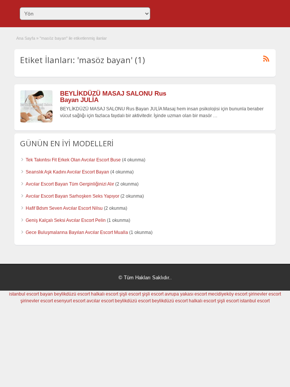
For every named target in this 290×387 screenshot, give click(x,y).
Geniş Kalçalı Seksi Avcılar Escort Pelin (66, 220)
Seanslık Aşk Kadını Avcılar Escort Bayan (67, 172)
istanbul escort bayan (31, 294)
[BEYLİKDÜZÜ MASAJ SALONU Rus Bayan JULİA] (36, 121)
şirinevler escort (264, 294)
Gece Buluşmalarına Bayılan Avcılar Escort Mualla (77, 232)
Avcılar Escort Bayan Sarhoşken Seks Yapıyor (72, 196)
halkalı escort (104, 294)
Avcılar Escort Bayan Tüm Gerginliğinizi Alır (70, 184)
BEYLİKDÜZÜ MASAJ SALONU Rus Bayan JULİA (113, 97)
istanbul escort (255, 300)
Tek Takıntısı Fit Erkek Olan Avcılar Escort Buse (73, 160)
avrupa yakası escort (186, 294)
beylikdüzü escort (72, 294)
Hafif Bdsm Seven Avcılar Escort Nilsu (64, 208)
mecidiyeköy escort (227, 294)
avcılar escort (100, 300)
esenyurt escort (69, 300)
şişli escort (130, 294)
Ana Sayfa (25, 38)
